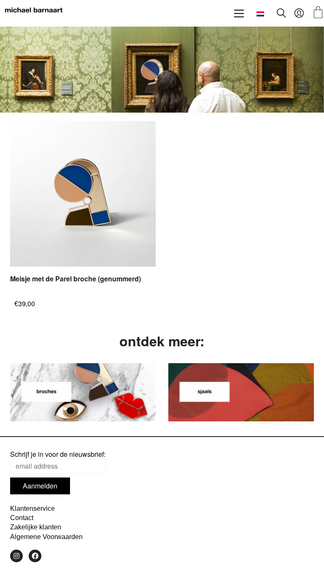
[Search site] (281, 14)
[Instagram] (16, 556)
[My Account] (299, 13)
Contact (21, 517)
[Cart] (318, 13)
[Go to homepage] (33, 13)
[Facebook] (35, 556)
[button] (239, 13)
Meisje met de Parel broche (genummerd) (75, 279)
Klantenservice (32, 508)
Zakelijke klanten (35, 527)
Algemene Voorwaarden (46, 536)
